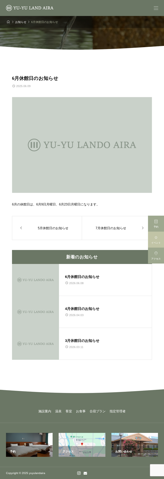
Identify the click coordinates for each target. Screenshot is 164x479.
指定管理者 (118, 411)
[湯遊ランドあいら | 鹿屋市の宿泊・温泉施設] (29, 8)
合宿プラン (98, 411)
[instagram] (79, 473)
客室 (69, 411)
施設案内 (44, 411)
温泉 (58, 411)
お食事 (81, 411)
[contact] (85, 473)
